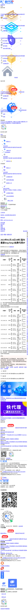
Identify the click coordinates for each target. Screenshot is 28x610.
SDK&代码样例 (10, 196)
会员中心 (3, 231)
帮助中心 (8, 141)
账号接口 (5, 189)
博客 (5, 234)
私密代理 (10, 147)
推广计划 (12, 446)
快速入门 (8, 167)
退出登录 (25, 231)
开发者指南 (12, 441)
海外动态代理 (4, 432)
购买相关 (3, 438)
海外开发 (19, 173)
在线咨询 (3, 608)
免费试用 (3, 254)
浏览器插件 (7, 152)
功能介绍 (8, 150)
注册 (4, 229)
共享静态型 (6, 63)
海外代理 (19, 147)
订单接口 (10, 189)
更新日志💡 (9, 161)
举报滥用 (21, 446)
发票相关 (16, 438)
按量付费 (5, 30)
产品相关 (7, 438)
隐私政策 (3, 443)
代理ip (7, 367)
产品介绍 (5, 145)
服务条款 (25, 441)
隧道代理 (5, 147)
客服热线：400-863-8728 (6, 553)
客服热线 (7, 608)
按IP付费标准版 (7, 43)
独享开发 (15, 173)
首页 (2, 234)
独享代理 (15, 147)
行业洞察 (6, 368)
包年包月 (5, 18)
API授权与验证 (9, 193)
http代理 (16, 367)
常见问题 (5, 156)
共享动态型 (5, 58)
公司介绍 (3, 446)
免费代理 (9, 234)
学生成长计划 (10, 434)
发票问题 (19, 158)
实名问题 (15, 158)
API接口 (7, 441)
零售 (4, 116)
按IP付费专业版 (6, 48)
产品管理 (3, 14)
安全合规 (7, 446)
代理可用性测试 (10, 179)
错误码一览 (9, 183)
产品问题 (10, 158)
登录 (2, 226)
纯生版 (16, 77)
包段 (4, 114)
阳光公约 (7, 443)
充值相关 (12, 438)
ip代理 (11, 367)
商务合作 (16, 446)
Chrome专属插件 (18, 434)
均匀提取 (5, 40)
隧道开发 (5, 173)
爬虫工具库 (10, 200)
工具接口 (19, 189)
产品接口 (15, 189)
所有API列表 (6, 188)
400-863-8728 (4, 205)
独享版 (4, 61)
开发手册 (5, 172)
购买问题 (5, 158)
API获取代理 (9, 176)
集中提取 (5, 45)
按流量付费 (5, 95)
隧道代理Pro (3, 427)
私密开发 (10, 173)
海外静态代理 (10, 432)
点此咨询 (8, 458)
